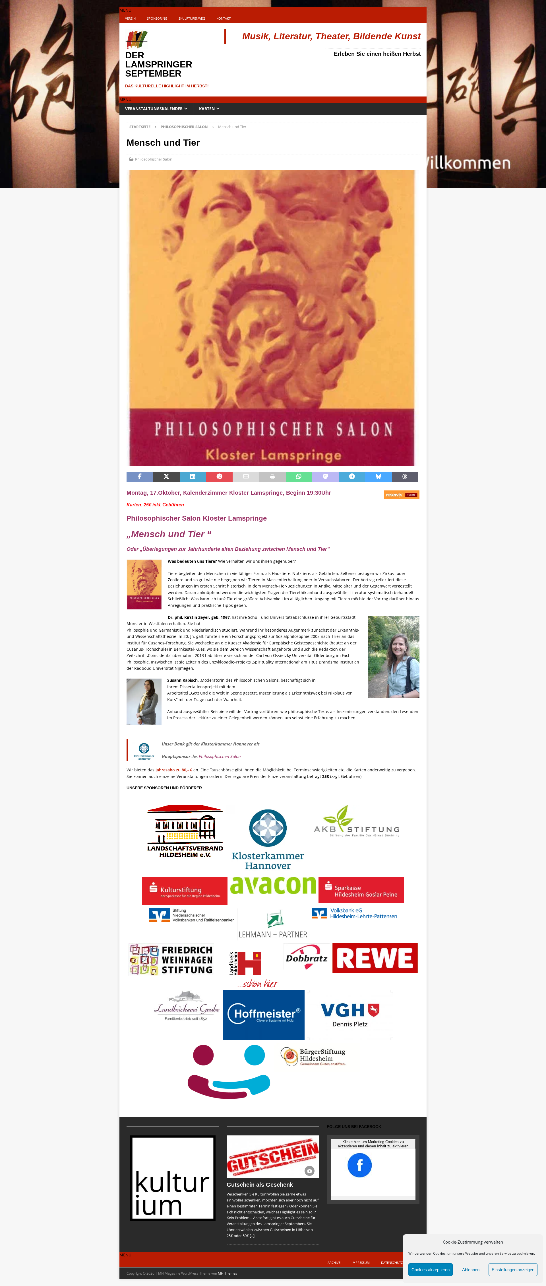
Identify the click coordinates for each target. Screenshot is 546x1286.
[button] (125, 10)
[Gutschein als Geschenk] (273, 1156)
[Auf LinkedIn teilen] (193, 477)
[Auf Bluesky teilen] (378, 477)
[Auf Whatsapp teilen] (299, 477)
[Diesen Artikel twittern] (166, 477)
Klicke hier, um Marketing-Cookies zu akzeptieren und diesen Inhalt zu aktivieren (373, 1144)
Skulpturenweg (192, 18)
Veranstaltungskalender (154, 108)
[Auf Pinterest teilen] (219, 477)
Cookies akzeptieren (430, 1269)
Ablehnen (470, 1269)
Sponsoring (157, 18)
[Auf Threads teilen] (405, 477)
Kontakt (223, 18)
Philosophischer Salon (153, 159)
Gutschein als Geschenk (260, 1185)
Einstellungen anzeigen (513, 1269)
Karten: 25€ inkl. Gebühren (156, 504)
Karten (207, 108)
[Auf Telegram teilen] (352, 477)
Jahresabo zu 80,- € (174, 770)
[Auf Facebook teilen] (140, 477)
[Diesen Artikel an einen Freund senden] (246, 477)
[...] (252, 1235)
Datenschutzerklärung (401, 1262)
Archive (334, 1262)
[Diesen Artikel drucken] (272, 477)
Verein (130, 18)
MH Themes (227, 1273)
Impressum (361, 1262)
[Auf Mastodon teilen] (325, 477)
